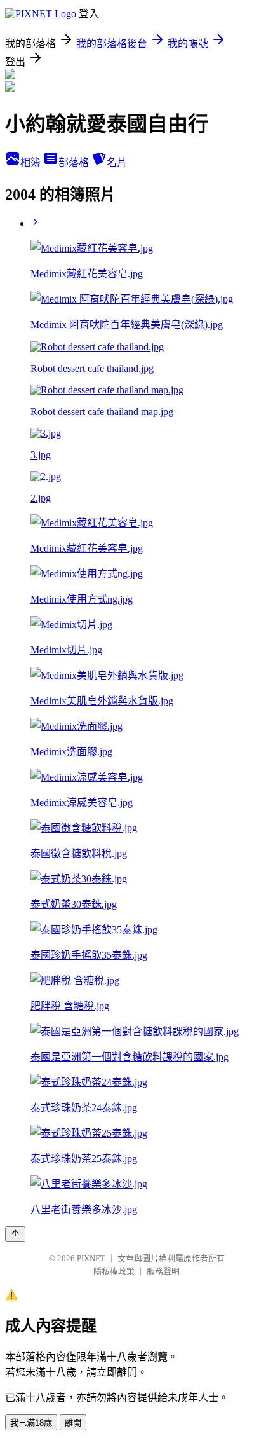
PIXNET (91, 1258)
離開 (73, 1423)
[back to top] (15, 1234)
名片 (117, 162)
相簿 (31, 162)
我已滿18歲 (31, 1423)
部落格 (74, 162)
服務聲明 (163, 1271)
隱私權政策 (114, 1271)
